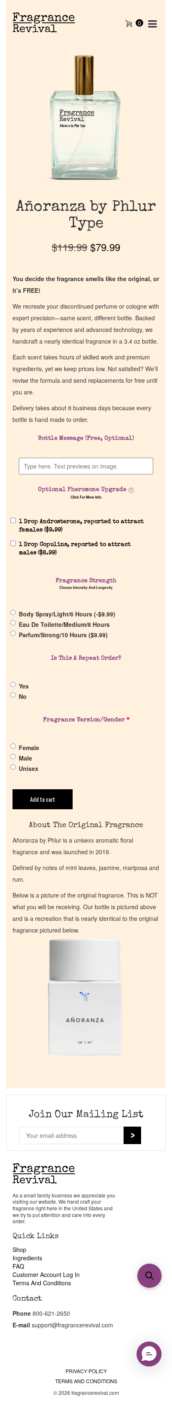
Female (29, 747)
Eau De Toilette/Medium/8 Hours (64, 624)
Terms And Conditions (42, 1283)
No (23, 696)
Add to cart (42, 799)
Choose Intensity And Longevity (86, 587)
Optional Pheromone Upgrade (82, 490)
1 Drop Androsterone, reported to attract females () (81, 526)
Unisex (28, 768)
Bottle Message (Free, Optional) (86, 438)
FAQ (18, 1266)
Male (25, 758)
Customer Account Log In (46, 1274)
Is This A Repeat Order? (86, 658)
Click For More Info (86, 497)
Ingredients (27, 1258)
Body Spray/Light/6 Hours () (67, 614)
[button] (149, 1276)
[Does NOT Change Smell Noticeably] (131, 490)
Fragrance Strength (86, 581)
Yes (24, 686)
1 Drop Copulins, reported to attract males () (75, 549)
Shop (19, 1249)
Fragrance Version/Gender (86, 720)
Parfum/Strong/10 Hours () (63, 635)
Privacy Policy (86, 1370)
